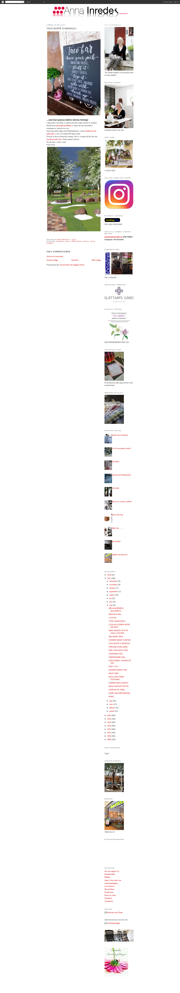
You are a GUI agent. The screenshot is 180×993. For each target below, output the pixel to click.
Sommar (50, 243)
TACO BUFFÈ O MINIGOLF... (120, 643)
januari (112, 711)
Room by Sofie (110, 895)
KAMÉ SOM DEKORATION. (119, 693)
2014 (109, 722)
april (111, 701)
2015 (109, 719)
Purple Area (108, 892)
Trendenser (108, 901)
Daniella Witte (109, 874)
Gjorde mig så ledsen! (119, 435)
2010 (109, 736)
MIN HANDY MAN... (116, 637)
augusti (112, 595)
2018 (109, 575)
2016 (109, 715)
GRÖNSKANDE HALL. (117, 657)
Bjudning (60, 241)
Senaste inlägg (52, 260)
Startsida (74, 260)
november (113, 585)
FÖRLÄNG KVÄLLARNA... (119, 647)
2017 (109, 578)
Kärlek (86, 241)
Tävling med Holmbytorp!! (121, 475)
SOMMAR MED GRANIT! (118, 683)
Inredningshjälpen (111, 883)
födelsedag (76, 241)
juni (111, 602)
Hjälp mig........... (117, 528)
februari (112, 708)
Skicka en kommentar (55, 256)
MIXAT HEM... (114, 673)
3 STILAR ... (113, 618)
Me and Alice (109, 889)
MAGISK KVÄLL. (115, 614)
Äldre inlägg (96, 260)
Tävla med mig (117, 515)
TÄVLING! (115, 462)
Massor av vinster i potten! (121, 502)
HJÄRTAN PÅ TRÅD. (117, 690)
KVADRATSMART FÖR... (118, 670)
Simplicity (108, 898)
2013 (109, 726)
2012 (109, 729)
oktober (112, 588)
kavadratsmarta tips (54, 139)
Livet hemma (109, 886)
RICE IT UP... (114, 667)
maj (111, 605)
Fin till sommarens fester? (121, 448)
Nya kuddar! (116, 541)
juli (110, 598)
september (113, 592)
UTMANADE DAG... (116, 654)
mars (111, 704)
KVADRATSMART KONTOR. (120, 640)
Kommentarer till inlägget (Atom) (72, 265)
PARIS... (112, 697)
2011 (109, 733)
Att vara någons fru (111, 871)
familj (67, 241)
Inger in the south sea (112, 880)
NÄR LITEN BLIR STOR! (118, 650)
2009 (109, 739)
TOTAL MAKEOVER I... (118, 621)
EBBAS (107, 877)
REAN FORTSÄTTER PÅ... (119, 686)
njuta (92, 241)
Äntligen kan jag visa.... (120, 555)
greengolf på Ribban (64, 126)
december (113, 581)
